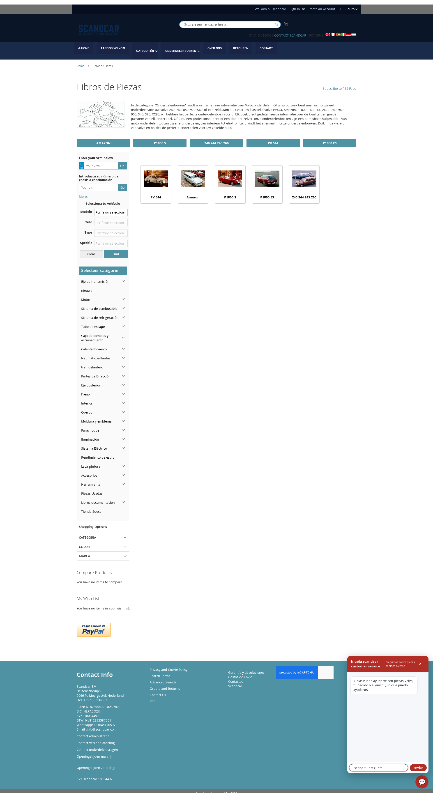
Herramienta (90, 484)
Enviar (418, 767)
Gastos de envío (240, 677)
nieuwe (86, 290)
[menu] (216, 51)
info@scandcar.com (102, 729)
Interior (86, 403)
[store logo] (99, 30)
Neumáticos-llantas (96, 358)
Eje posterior (90, 385)
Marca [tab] (84, 556)
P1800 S (160, 143)
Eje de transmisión (95, 281)
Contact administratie (93, 736)
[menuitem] (83, 48)
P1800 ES (330, 143)
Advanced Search (163, 682)
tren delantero (92, 367)
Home (81, 66)
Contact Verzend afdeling (96, 743)
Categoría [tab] (87, 537)
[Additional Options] (94, 629)
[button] (348, 9)
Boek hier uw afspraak (93, 772)
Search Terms (160, 676)
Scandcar (235, 686)
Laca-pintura (90, 466)
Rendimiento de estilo (97, 457)
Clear (91, 254)
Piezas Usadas (92, 493)
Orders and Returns (165, 688)
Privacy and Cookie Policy (168, 669)
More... (84, 196)
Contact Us (158, 695)
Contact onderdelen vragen (97, 749)
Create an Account (321, 9)
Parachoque (90, 430)
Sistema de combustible (99, 308)
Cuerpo (86, 412)
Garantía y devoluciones (246, 672)
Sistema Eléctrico (94, 448)
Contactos (235, 681)
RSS (152, 701)
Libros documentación (98, 502)
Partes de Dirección (96, 376)
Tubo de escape (93, 326)
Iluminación (90, 439)
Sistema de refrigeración (99, 317)
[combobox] (230, 24)
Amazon (103, 143)
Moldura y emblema (96, 421)
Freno (85, 394)
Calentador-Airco (94, 349)
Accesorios (89, 475)
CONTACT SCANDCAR (290, 35)
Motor (85, 299)
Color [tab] (84, 547)
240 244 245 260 (216, 143)
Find (116, 254)
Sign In (295, 9)
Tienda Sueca (91, 511)
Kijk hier (83, 761)
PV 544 (273, 143)
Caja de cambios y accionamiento (94, 337)
